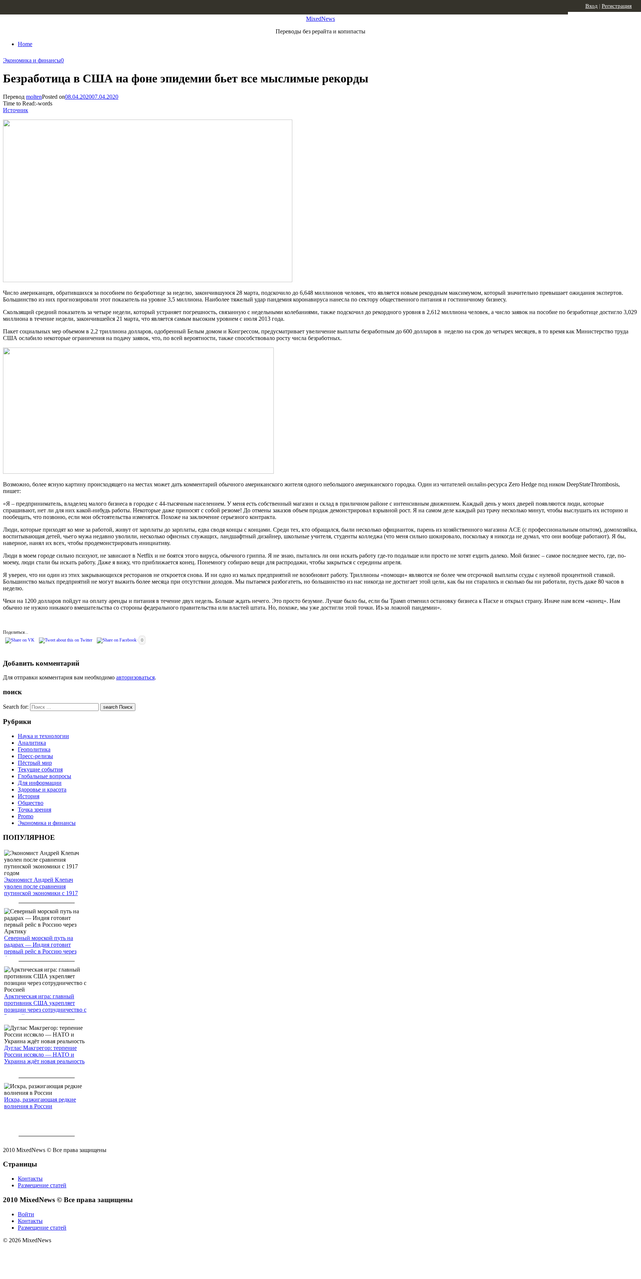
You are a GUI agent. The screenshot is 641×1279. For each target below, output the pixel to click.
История (28, 796)
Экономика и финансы (32, 60)
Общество (30, 803)
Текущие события (40, 769)
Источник (15, 110)
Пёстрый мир (35, 763)
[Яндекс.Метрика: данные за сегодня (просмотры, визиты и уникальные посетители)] (61, 1253)
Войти (26, 1214)
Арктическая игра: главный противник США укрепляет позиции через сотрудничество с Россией (45, 1006)
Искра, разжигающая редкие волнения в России (40, 1102)
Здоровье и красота (42, 789)
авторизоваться (135, 677)
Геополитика (34, 749)
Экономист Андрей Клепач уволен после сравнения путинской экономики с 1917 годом (41, 890)
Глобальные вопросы (44, 776)
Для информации (40, 783)
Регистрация (617, 6)
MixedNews (320, 19)
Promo (25, 816)
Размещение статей (42, 1185)
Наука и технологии (43, 736)
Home (25, 44)
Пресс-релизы (35, 756)
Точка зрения (34, 809)
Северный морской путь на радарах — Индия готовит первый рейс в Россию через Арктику (40, 948)
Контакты (30, 1178)
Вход (591, 6)
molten (34, 97)
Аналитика (32, 743)
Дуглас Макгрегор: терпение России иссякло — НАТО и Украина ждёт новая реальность (44, 1054)
